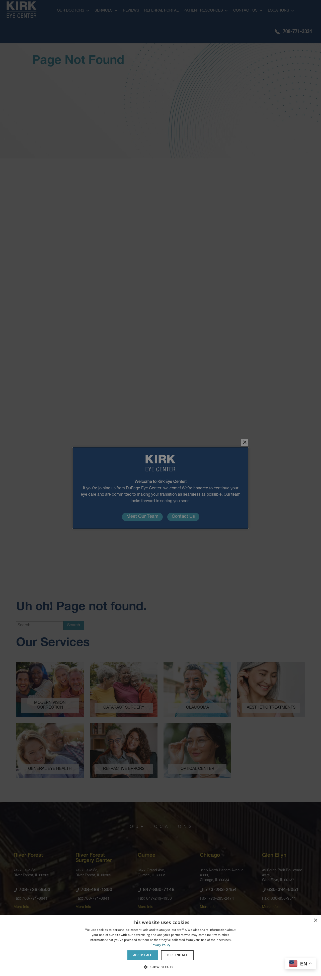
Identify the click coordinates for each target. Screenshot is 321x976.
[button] (160, 967)
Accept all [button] (142, 955)
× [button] (315, 920)
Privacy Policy (160, 945)
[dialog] (160, 945)
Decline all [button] (177, 955)
